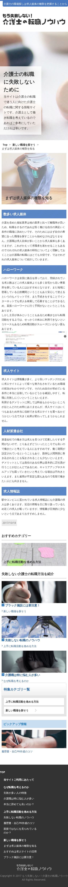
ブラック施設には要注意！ (22, 605)
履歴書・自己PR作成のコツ (17, 751)
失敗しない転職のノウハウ (22, 640)
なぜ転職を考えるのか (16, 681)
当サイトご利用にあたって (19, 779)
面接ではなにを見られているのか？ (20, 830)
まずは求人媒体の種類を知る (20, 845)
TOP (2, 772)
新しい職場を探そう (14, 611)
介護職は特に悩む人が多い (22, 675)
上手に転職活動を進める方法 (19, 646)
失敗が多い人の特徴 (15, 792)
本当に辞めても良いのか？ (19, 804)
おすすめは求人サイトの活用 (20, 851)
